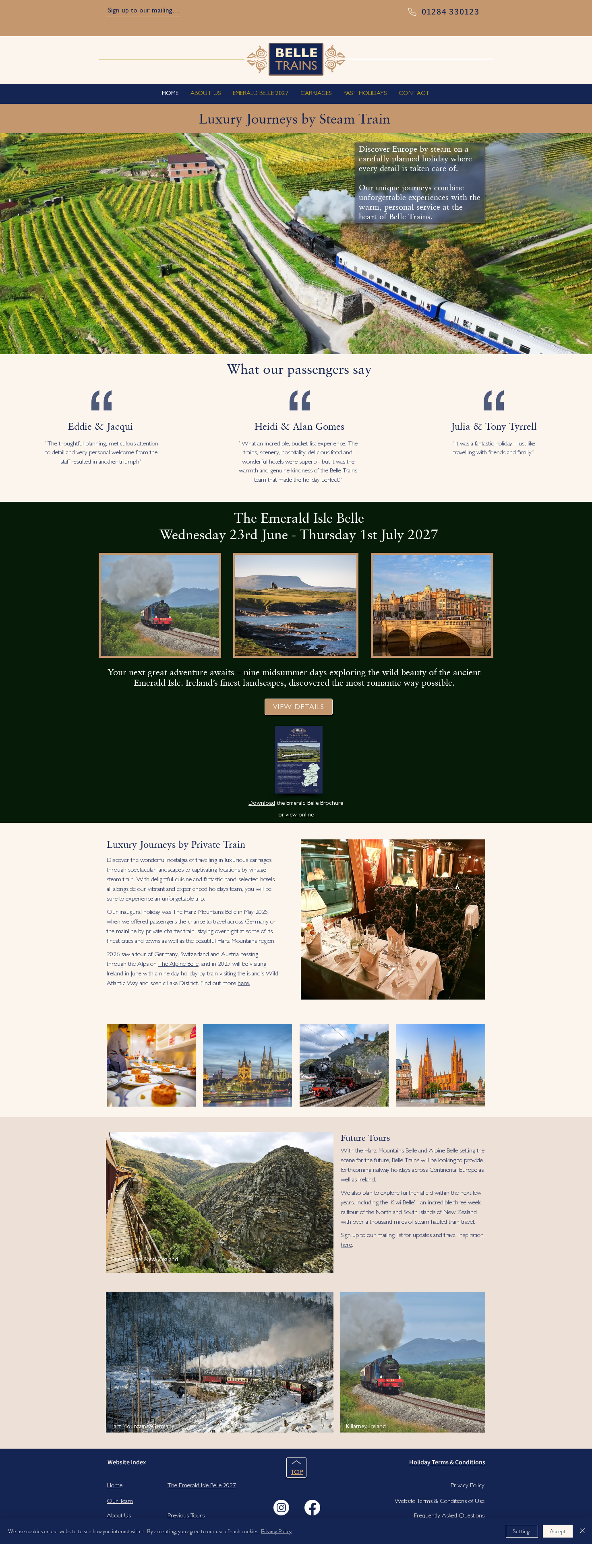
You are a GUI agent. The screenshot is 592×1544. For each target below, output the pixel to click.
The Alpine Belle (178, 964)
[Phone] (412, 12)
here (346, 1245)
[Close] (582, 1531)
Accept (558, 1531)
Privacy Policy (276, 1531)
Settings (522, 1531)
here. (244, 984)
